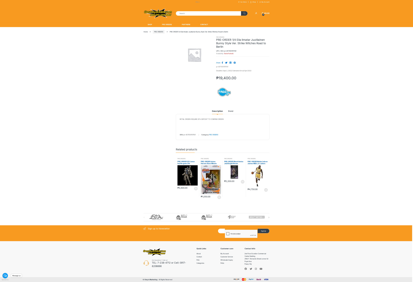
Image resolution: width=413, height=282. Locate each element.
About (198, 254)
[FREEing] (224, 92)
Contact (199, 257)
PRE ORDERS (167, 24)
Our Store (243, 2)
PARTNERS (186, 24)
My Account (265, 2)
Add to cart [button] (196, 188)
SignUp (263, 231)
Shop (254, 2)
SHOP (150, 24)
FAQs (222, 263)
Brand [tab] (230, 111)
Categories (200, 263)
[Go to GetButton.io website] (5, 279)
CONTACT (204, 24)
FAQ (197, 260)
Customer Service (226, 257)
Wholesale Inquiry (226, 260)
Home (146, 32)
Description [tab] (217, 111)
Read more (242, 182)
